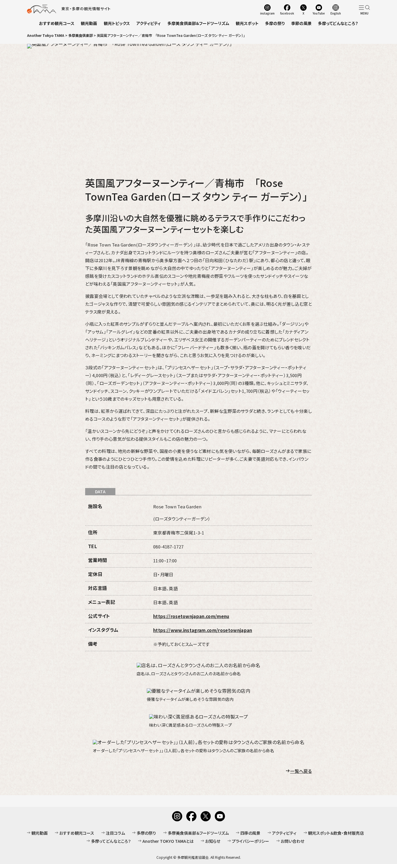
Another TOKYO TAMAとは (168, 841)
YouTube (319, 13)
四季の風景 (250, 833)
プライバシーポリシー (250, 841)
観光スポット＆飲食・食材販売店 (336, 833)
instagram (267, 13)
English (335, 13)
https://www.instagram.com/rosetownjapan (202, 630)
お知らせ (212, 841)
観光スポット (247, 23)
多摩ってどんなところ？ (338, 23)
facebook (287, 13)
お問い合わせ (292, 841)
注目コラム (115, 833)
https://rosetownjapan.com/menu (191, 616)
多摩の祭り (275, 23)
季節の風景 (301, 23)
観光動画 (89, 23)
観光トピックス (117, 23)
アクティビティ (148, 23)
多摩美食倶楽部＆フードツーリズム (198, 23)
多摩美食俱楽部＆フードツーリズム (198, 833)
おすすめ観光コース (56, 23)
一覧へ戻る (301, 771)
